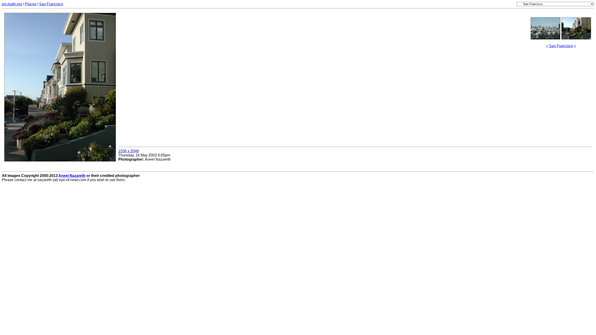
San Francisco (51, 4)
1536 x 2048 (128, 151)
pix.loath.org (12, 4)
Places (30, 4)
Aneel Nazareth (71, 176)
